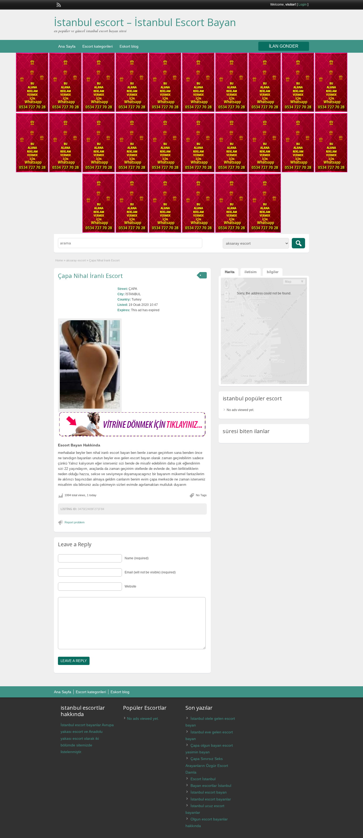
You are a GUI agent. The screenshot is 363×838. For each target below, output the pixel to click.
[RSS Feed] (58, 4)
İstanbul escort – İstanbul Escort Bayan (145, 22)
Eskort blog (129, 46)
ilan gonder (283, 46)
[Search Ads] (298, 243)
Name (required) (137, 558)
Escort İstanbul (203, 779)
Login (302, 4)
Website (130, 586)
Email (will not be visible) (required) (150, 572)
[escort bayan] (132, 435)
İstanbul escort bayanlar (211, 799)
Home (59, 260)
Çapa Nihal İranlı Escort (90, 276)
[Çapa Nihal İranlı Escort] (90, 364)
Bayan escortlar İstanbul (211, 785)
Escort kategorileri (97, 46)
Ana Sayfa (66, 46)
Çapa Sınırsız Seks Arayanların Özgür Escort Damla (206, 765)
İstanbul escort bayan (209, 792)
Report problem (75, 522)
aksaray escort (76, 260)
